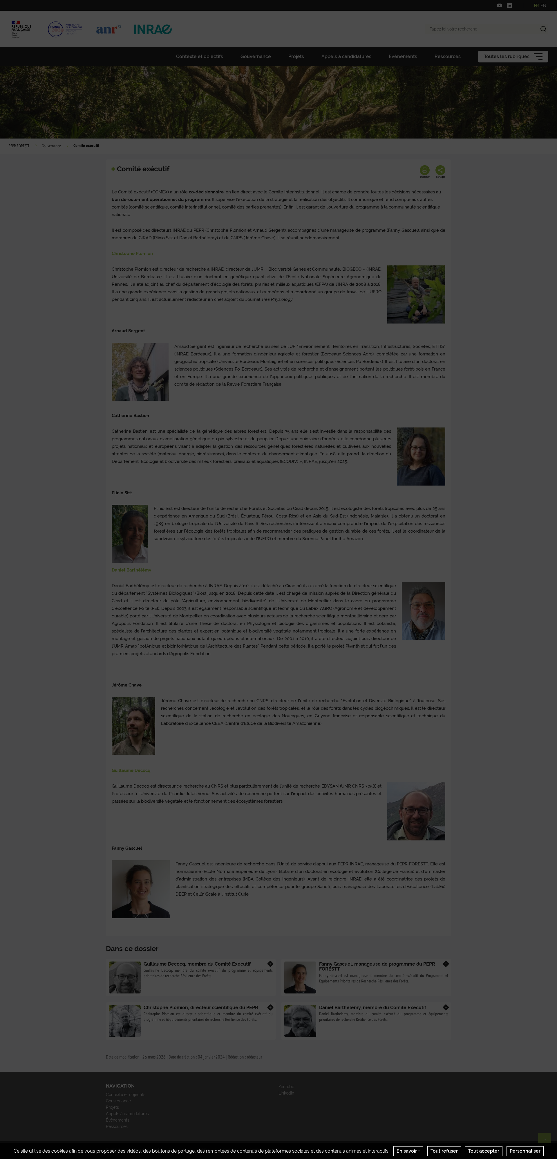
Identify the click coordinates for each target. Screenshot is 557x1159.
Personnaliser (525, 1151)
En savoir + (408, 1151)
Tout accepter (483, 1151)
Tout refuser (444, 1151)
